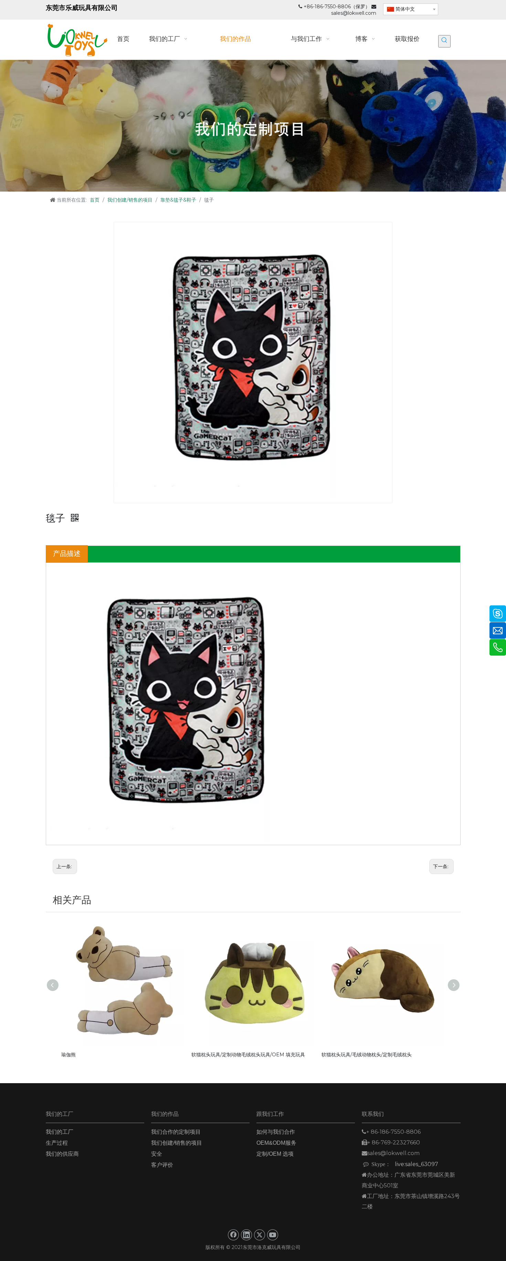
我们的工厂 (59, 1132)
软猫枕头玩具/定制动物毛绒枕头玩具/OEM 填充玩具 (248, 1055)
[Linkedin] (246, 1234)
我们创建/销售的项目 (176, 1143)
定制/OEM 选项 (275, 1154)
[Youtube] (272, 1234)
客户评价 (162, 1165)
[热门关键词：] (444, 41)
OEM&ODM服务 (276, 1143)
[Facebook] (233, 1234)
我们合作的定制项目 (176, 1132)
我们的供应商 (62, 1154)
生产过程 (57, 1143)
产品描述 (67, 553)
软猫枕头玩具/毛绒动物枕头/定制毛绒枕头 (366, 1055)
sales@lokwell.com (353, 13)
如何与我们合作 (275, 1132)
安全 (156, 1154)
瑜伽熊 (68, 1055)
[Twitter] (259, 1234)
